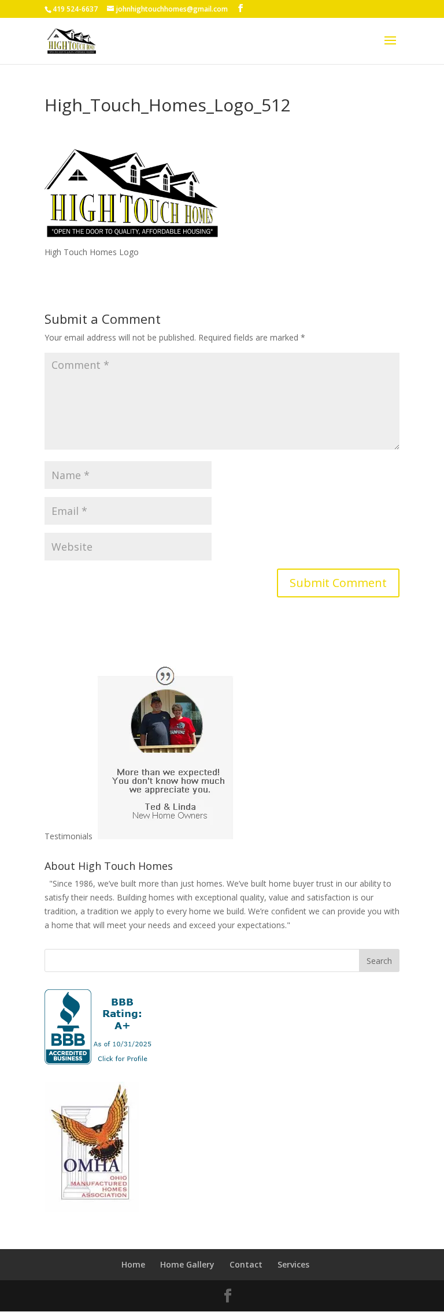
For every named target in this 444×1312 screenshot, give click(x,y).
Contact (246, 1264)
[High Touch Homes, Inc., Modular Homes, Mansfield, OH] (99, 1026)
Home (133, 1264)
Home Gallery (187, 1264)
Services (293, 1264)
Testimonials (68, 836)
